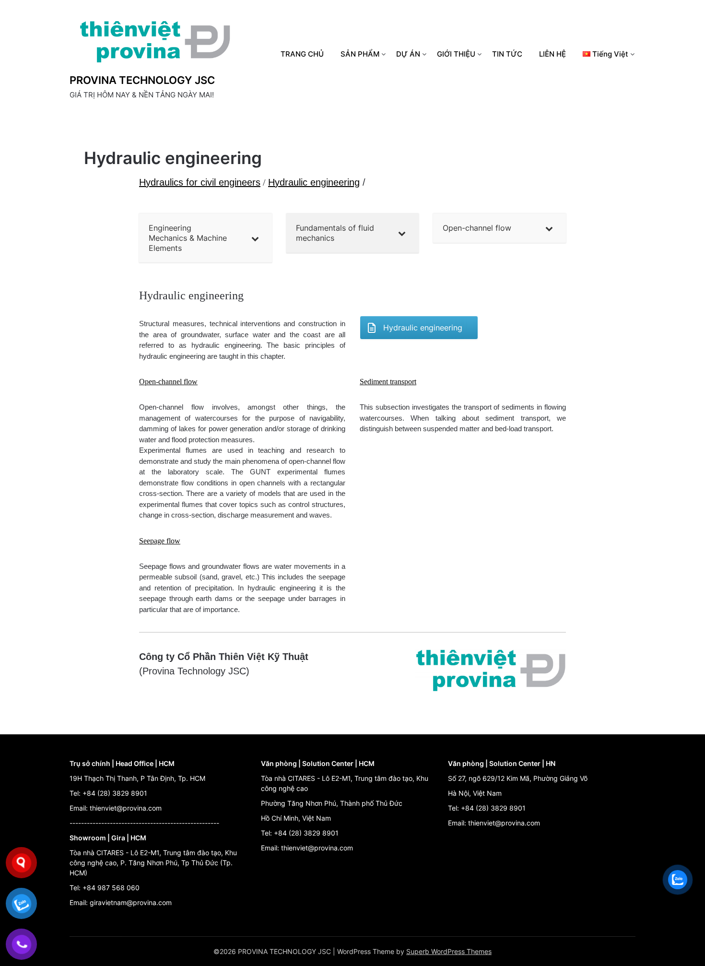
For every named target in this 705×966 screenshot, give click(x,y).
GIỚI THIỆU (456, 54)
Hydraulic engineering (314, 182)
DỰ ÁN (408, 54)
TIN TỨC (507, 54)
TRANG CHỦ (302, 54)
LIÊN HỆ (552, 54)
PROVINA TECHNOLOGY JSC (142, 80)
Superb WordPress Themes (449, 951)
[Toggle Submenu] (255, 237)
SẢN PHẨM (360, 54)
